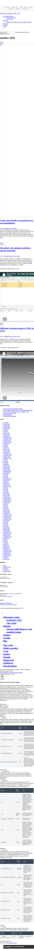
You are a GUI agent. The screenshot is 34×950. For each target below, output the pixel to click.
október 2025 (6, 427)
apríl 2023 (6, 464)
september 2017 (7, 536)
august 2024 (6, 443)
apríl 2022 (6, 477)
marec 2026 (6, 424)
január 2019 (6, 513)
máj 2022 (5, 476)
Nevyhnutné (5, 706)
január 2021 (6, 485)
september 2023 (7, 458)
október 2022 (6, 470)
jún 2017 (5, 541)
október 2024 (6, 440)
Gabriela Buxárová (9, 228)
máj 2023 (5, 462)
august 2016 (6, 556)
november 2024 (7, 439)
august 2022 (6, 473)
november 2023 (7, 455)
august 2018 (6, 520)
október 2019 (6, 499)
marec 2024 (6, 449)
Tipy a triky (17, 256)
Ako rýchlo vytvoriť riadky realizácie (13, 408)
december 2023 (7, 453)
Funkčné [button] (2, 716)
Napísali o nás (7, 567)
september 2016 (7, 554)
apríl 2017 (6, 544)
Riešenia (6, 626)
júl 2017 (5, 539)
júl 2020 (5, 488)
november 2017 (7, 533)
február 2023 (6, 467)
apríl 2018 (6, 526)
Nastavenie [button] (3, 671)
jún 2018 (5, 523)
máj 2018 (5, 525)
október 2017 (6, 535)
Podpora (7, 635)
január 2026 (6, 425)
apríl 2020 (6, 492)
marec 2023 (6, 465)
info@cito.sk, (3, 596)
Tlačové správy (7, 571)
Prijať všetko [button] (9, 671)
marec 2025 (6, 433)
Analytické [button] (3, 779)
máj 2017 (5, 542)
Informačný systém (11, 617)
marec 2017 (6, 545)
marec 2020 (6, 493)
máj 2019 (5, 507)
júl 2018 (5, 522)
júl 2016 (5, 557)
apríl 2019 (6, 508)
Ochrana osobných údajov (6, 603)
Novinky (5, 568)
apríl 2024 (6, 447)
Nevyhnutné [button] (3, 704)
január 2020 (6, 496)
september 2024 (7, 442)
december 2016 (7, 550)
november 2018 (7, 516)
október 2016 (6, 553)
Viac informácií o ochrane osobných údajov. (11, 672)
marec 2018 (6, 528)
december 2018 (7, 514)
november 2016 (7, 551)
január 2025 (6, 436)
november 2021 (7, 479)
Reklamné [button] (2, 848)
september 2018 (7, 519)
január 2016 (6, 559)
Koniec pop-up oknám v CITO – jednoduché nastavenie (18, 410)
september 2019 (7, 501)
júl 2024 (5, 445)
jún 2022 (5, 474)
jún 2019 (5, 505)
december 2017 (7, 532)
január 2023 (6, 468)
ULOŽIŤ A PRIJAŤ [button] (5, 941)
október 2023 (6, 456)
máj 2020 (5, 490)
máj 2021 (5, 482)
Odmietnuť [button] (27, 669)
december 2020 (7, 486)
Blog (15, 228)
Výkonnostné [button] (3, 769)
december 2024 (7, 437)
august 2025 (6, 428)
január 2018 (6, 531)
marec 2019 (6, 510)
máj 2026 (5, 422)
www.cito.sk (9, 596)
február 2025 (6, 434)
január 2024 (6, 452)
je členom (13, 946)
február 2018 (6, 529)
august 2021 (6, 480)
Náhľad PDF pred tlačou (9, 416)
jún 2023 (5, 461)
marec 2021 (6, 483)
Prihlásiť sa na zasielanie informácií (8, 604)
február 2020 (6, 495)
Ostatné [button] (2, 925)
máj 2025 (5, 431)
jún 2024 (5, 446)
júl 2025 (5, 430)
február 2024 (6, 450)
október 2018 (6, 517)
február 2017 (6, 547)
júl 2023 (5, 459)
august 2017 (6, 538)
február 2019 (6, 511)
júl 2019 (5, 504)
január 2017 (6, 548)
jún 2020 (5, 489)
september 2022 (7, 471)
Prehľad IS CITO (14, 620)
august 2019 (6, 502)
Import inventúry (7, 414)
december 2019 (7, 498)
